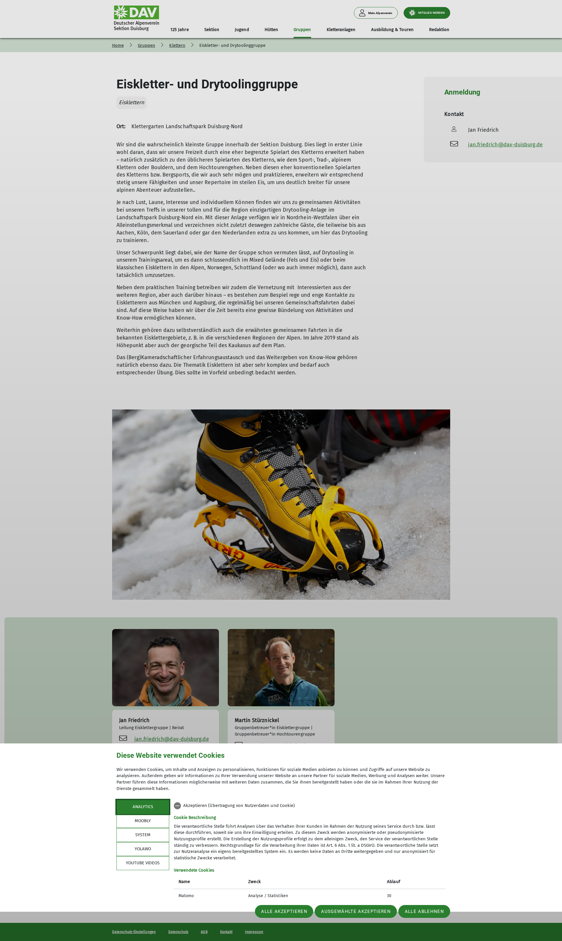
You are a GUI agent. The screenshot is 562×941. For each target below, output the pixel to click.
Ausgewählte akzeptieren (356, 911)
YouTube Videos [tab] (143, 862)
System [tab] (142, 834)
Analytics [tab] (143, 806)
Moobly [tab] (143, 820)
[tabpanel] (310, 851)
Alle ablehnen (424, 911)
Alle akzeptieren (284, 911)
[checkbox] (310, 806)
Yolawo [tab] (143, 848)
